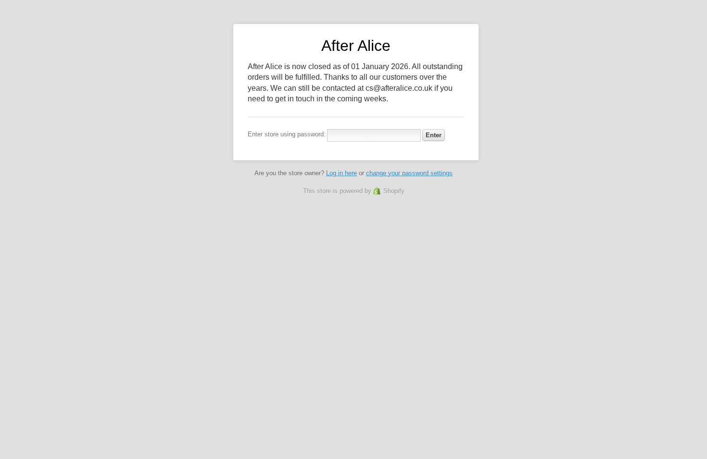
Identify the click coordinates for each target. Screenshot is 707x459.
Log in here (341, 173)
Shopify (393, 190)
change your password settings (409, 173)
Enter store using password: (287, 134)
